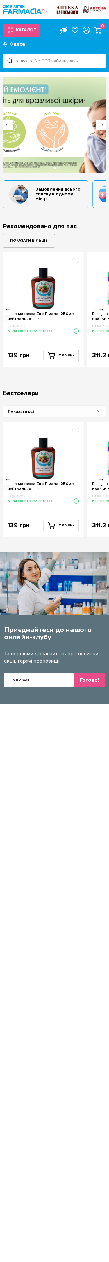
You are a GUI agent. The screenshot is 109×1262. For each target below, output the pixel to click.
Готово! (89, 680)
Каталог (26, 30)
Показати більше (29, 240)
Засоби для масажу (31, 419)
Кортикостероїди (29, 548)
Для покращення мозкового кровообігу (51, 539)
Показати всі (21, 411)
